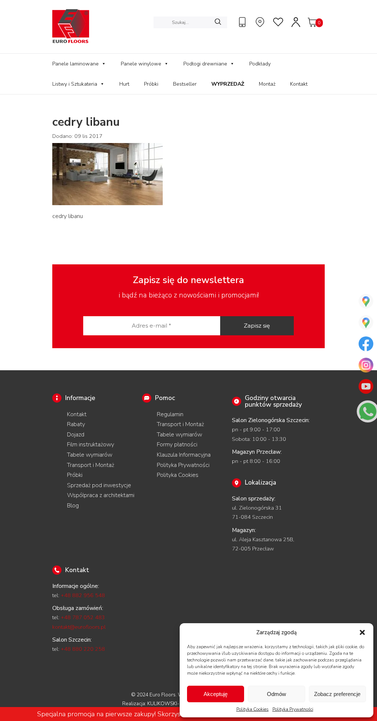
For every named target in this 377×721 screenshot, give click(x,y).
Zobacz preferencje (337, 694)
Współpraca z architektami (100, 495)
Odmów (276, 694)
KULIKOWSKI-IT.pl (168, 703)
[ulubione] (279, 22)
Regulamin (170, 414)
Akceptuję (216, 694)
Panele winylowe (141, 63)
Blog (73, 506)
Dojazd (75, 435)
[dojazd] (261, 22)
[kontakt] (243, 22)
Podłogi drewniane (205, 63)
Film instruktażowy (90, 444)
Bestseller (185, 84)
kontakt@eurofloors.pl (79, 627)
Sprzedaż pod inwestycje (99, 485)
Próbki (151, 84)
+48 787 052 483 (83, 617)
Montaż (267, 84)
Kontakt (298, 84)
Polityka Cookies (252, 709)
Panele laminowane (75, 63)
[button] (362, 632)
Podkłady (260, 63)
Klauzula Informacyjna (184, 455)
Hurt (124, 84)
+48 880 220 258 (83, 649)
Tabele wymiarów (89, 455)
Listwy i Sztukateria (74, 84)
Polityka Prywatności (292, 709)
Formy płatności (177, 444)
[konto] (296, 22)
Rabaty (76, 424)
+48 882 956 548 (83, 595)
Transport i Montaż (90, 465)
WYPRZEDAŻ (227, 84)
